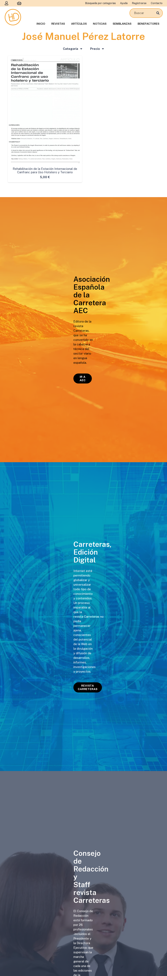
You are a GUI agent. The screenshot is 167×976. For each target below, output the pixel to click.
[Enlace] (6, 3)
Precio (95, 48)
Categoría (70, 48)
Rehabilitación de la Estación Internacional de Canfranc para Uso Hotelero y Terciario (45, 170)
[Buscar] (158, 13)
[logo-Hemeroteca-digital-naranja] (13, 17)
